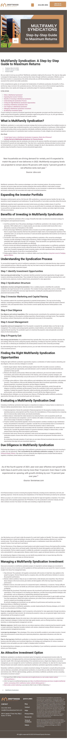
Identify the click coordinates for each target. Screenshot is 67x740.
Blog (26, 704)
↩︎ (14, 679)
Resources (28, 717)
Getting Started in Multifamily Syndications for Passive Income (23, 139)
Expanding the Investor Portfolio (13, 97)
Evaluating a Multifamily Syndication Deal (15, 104)
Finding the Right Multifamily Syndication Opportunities (19, 103)
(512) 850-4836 (43, 5)
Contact (27, 707)
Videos (27, 725)
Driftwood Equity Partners (8, 453)
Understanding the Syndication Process (15, 101)
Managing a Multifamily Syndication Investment (17, 108)
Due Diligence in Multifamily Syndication (15, 106)
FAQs (26, 710)
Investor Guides (9, 71)
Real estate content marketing (12, 685)
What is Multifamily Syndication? (13, 95)
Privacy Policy (29, 713)
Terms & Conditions (28, 721)
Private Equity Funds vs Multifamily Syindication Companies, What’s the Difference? (28, 137)
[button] (32, 5)
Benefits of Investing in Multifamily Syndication (17, 99)
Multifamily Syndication (12, 690)
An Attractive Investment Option (13, 110)
